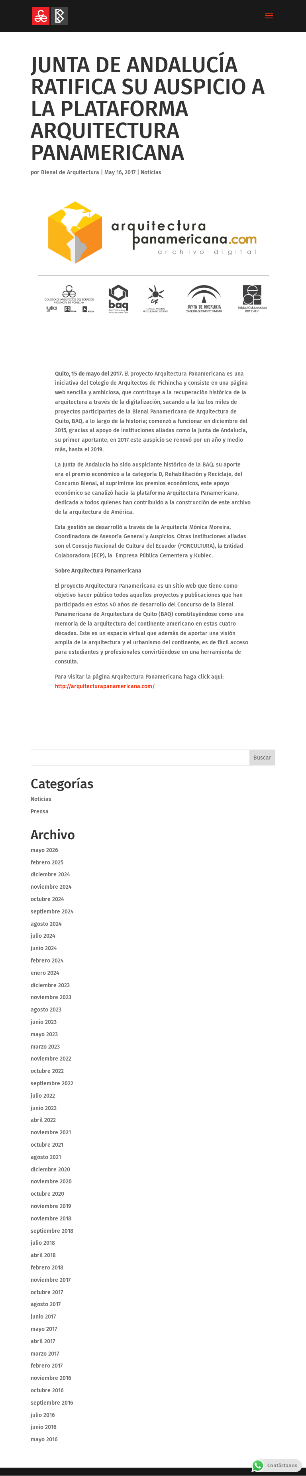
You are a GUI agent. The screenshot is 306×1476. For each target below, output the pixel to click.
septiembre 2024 (52, 911)
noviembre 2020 (51, 1181)
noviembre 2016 (51, 1378)
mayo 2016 (44, 1439)
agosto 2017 (46, 1304)
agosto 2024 (46, 924)
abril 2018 (43, 1255)
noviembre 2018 (51, 1218)
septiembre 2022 (52, 1083)
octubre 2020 (47, 1194)
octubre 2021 (47, 1144)
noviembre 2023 (51, 997)
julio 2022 (43, 1095)
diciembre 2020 (50, 1169)
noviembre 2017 (51, 1280)
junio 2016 (44, 1427)
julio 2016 (43, 1415)
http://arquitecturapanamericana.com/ (105, 686)
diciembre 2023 (50, 985)
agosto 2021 (46, 1157)
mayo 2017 (44, 1329)
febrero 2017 (47, 1365)
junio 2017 (43, 1316)
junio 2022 (44, 1108)
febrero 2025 (47, 862)
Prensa (40, 811)
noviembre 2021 (51, 1132)
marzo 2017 (45, 1353)
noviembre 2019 (51, 1206)
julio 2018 (43, 1243)
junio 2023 (44, 1022)
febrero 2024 (47, 960)
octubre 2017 (47, 1292)
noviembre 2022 (51, 1058)
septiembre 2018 (52, 1231)
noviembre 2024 (51, 887)
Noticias (151, 172)
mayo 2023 (44, 1034)
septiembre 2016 (52, 1402)
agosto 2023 (46, 1009)
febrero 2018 (47, 1267)
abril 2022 (43, 1120)
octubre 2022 (47, 1071)
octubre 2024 (47, 899)
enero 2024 (45, 973)
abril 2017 (43, 1341)
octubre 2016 (47, 1390)
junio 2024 (44, 948)
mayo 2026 (44, 850)
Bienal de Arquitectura (70, 172)
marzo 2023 (45, 1046)
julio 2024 (43, 936)
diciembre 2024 (50, 874)
